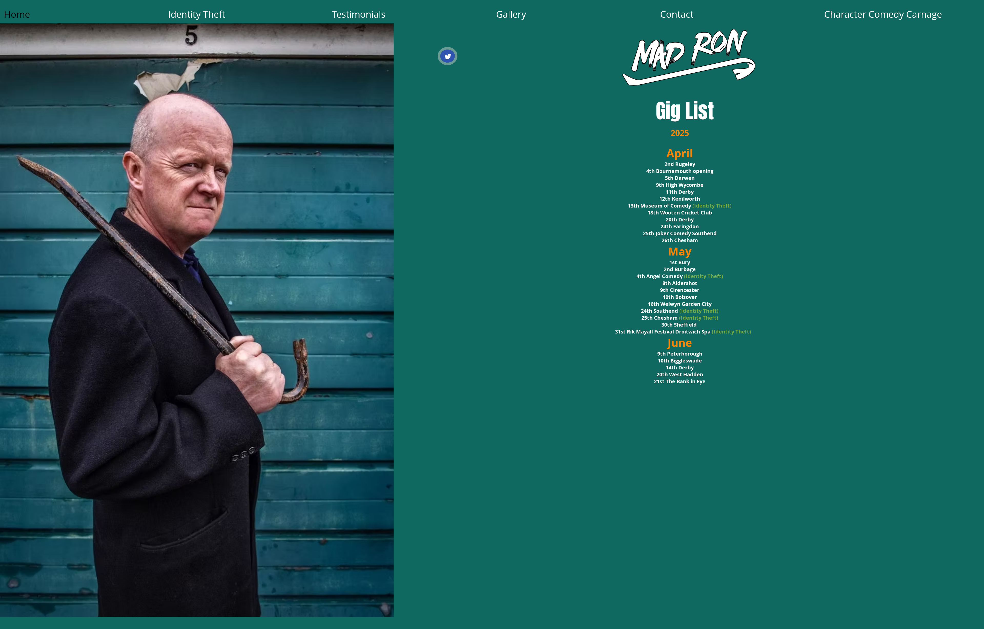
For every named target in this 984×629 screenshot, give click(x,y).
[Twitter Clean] (448, 57)
